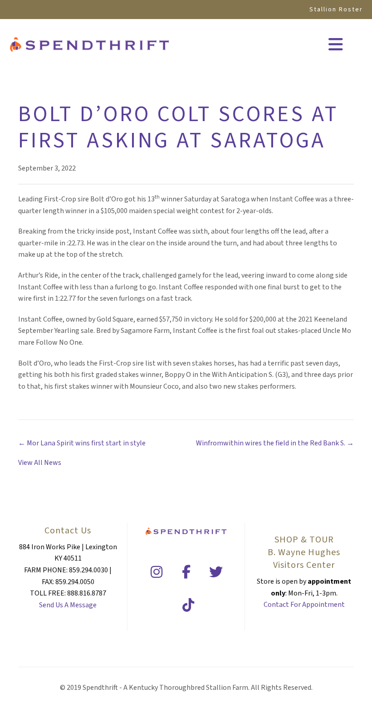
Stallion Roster (336, 9)
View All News (39, 463)
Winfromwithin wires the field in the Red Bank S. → (275, 443)
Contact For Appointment (304, 605)
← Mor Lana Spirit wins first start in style (82, 443)
